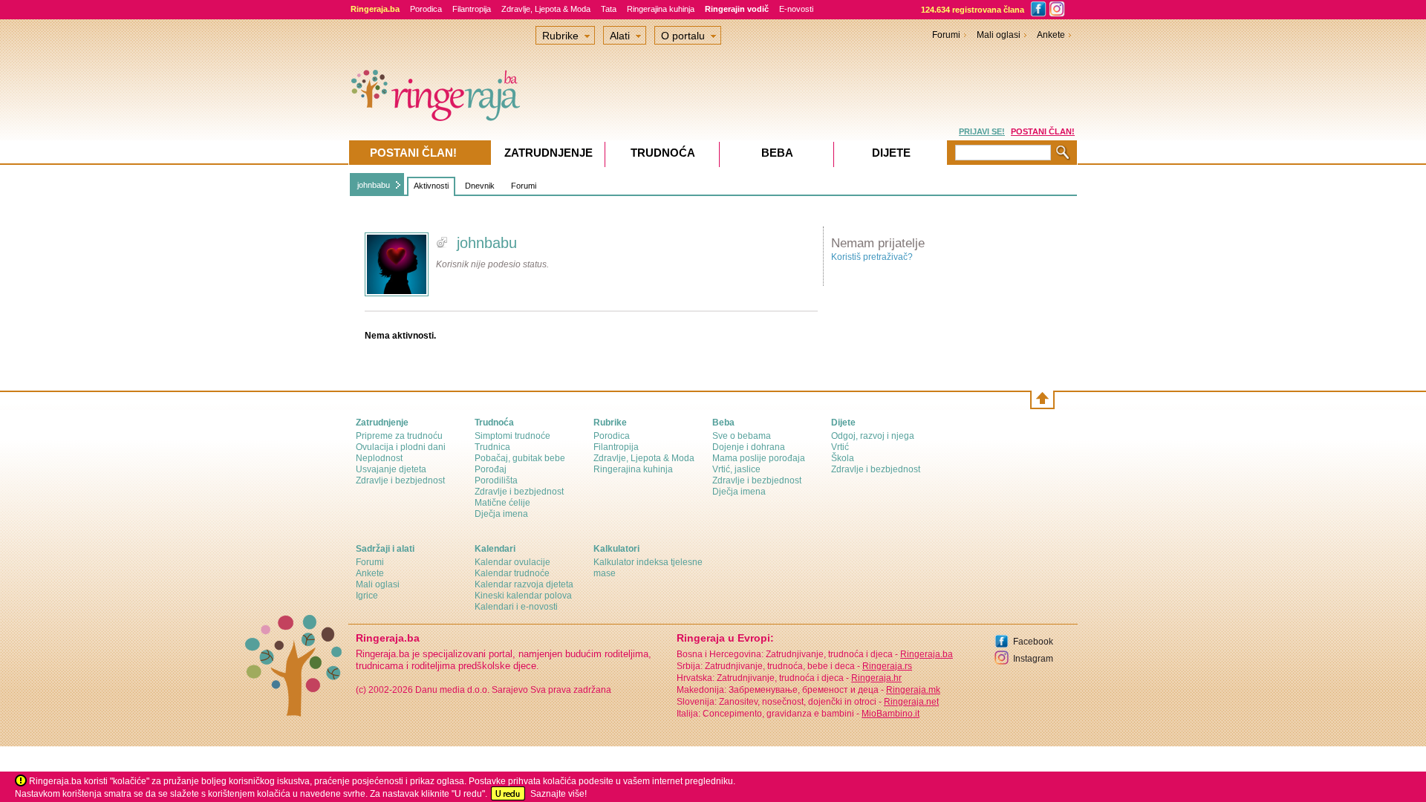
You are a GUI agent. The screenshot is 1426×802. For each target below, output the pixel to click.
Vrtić (840, 447)
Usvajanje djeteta (391, 469)
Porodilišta (496, 480)
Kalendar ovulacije (512, 562)
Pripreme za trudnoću (399, 436)
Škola (842, 458)
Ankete (1051, 35)
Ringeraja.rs (887, 666)
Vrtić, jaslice (736, 469)
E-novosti (796, 8)
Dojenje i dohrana (748, 447)
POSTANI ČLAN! (1043, 131)
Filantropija (471, 8)
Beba (777, 152)
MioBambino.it (890, 713)
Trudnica (492, 447)
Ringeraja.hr (876, 678)
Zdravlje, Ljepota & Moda (545, 8)
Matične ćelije (502, 503)
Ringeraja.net (911, 702)
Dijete (891, 152)
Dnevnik (480, 185)
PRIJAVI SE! (982, 131)
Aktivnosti (431, 185)
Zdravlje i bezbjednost (400, 480)
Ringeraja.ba (926, 654)
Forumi (523, 185)
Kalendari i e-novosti (516, 607)
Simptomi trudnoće (512, 436)
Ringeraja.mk (913, 690)
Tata (608, 8)
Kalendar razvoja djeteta (524, 584)
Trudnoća (663, 152)
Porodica (426, 8)
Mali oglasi (998, 35)
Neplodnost (379, 458)
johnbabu (373, 184)
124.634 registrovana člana (972, 9)
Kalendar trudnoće (512, 573)
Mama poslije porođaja (758, 458)
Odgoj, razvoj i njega (872, 436)
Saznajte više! (558, 794)
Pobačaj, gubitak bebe (520, 458)
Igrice (367, 595)
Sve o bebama (741, 436)
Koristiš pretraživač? (872, 257)
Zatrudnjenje (548, 152)
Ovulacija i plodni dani (401, 447)
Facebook (1033, 641)
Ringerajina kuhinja (660, 8)
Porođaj (491, 469)
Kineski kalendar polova (523, 595)
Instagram (1033, 658)
